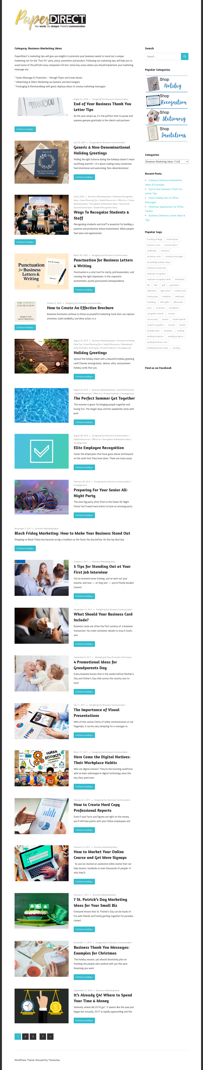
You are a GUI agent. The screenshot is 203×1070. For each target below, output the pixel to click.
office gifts (164, 302)
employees (179, 279)
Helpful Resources (108, 200)
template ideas (153, 330)
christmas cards (154, 256)
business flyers (170, 245)
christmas (165, 250)
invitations (166, 296)
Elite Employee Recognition (99, 447)
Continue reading (24, 129)
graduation (174, 285)
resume (171, 313)
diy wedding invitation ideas (158, 262)
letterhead (179, 296)
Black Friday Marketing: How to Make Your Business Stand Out (72, 533)
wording (176, 347)
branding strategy (154, 239)
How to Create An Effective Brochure (80, 307)
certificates (151, 250)
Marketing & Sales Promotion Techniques (113, 657)
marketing (151, 302)
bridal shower (172, 239)
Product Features (108, 347)
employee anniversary (156, 267)
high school (165, 290)
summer (171, 324)
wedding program (175, 336)
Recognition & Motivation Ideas (104, 203)
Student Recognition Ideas (105, 207)
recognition (174, 307)
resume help (152, 319)
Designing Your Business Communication (110, 99)
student (165, 319)
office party (178, 302)
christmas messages (174, 256)
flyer (156, 285)
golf (163, 285)
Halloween (151, 290)
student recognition (155, 324)
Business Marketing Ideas (99, 196)
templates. (168, 330)
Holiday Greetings (90, 352)
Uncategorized (124, 347)
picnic (149, 307)
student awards (179, 319)
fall (148, 285)
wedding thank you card (157, 342)
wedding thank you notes (157, 347)
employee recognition (156, 273)
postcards (160, 307)
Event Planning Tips (89, 200)
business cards (153, 245)
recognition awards (155, 313)
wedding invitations (155, 336)
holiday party (152, 296)
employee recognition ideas (159, 279)
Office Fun (122, 200)
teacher (182, 324)
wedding (180, 330)
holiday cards (180, 290)
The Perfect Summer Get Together (104, 398)
